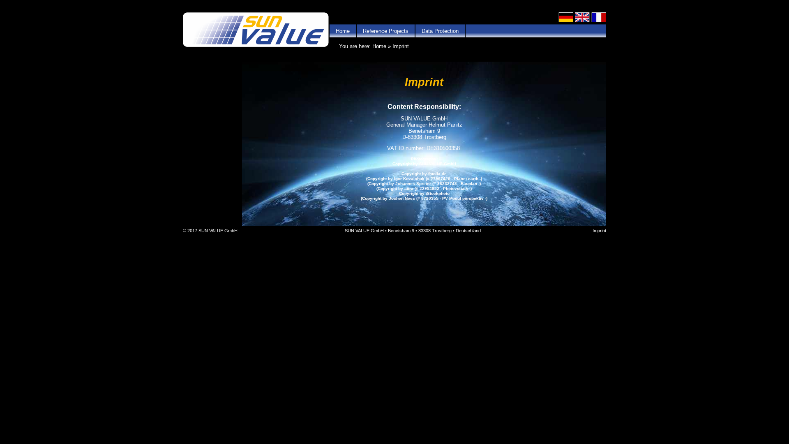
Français (598, 17)
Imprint (599, 230)
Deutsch (565, 17)
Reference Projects (385, 31)
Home (343, 31)
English (582, 17)
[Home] (256, 30)
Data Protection (440, 31)
